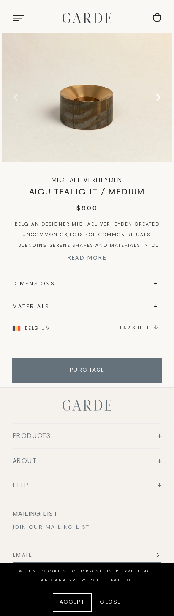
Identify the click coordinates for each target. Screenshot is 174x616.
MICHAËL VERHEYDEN (87, 180)
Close (110, 602)
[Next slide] (157, 97)
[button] (18, 18)
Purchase (87, 370)
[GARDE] (87, 18)
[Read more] (87, 259)
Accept (72, 602)
